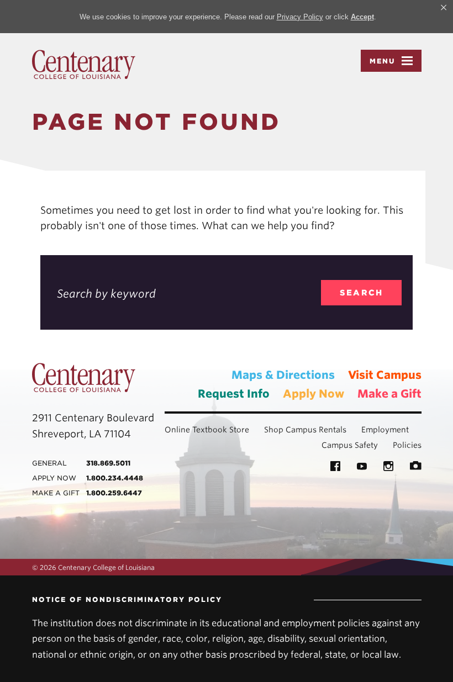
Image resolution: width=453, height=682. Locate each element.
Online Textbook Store (207, 429)
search (361, 292)
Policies (407, 445)
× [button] (443, 7)
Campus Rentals (316, 429)
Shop (273, 429)
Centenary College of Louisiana (83, 65)
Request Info (234, 393)
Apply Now (313, 393)
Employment (385, 429)
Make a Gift (389, 393)
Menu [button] (383, 61)
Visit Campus (385, 375)
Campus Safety (350, 445)
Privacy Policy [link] (300, 17)
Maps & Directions (283, 375)
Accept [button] (362, 17)
